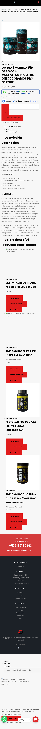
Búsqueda (37, 670)
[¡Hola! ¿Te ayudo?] (36, 719)
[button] (4, 719)
